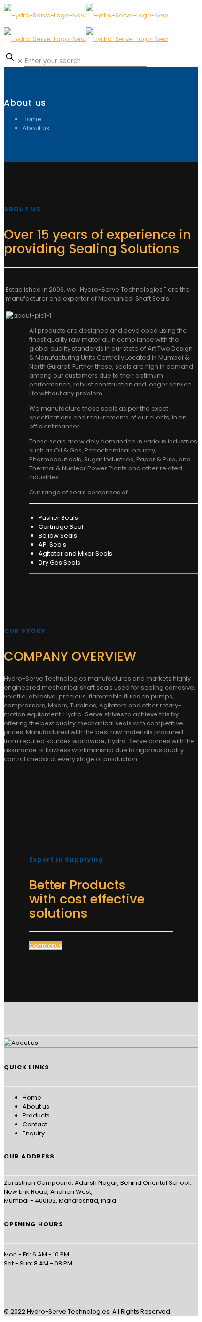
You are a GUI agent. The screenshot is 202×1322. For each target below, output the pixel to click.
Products (36, 1115)
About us (36, 127)
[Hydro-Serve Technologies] (86, 27)
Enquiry (34, 1133)
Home (32, 119)
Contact (35, 1124)
